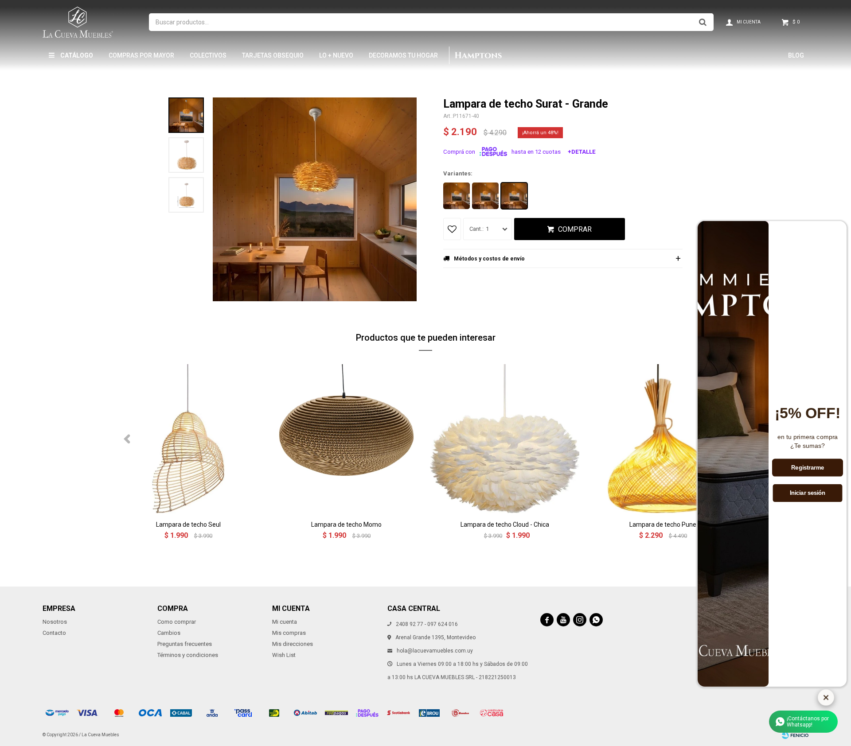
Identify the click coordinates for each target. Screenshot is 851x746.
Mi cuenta (284, 621)
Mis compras (289, 632)
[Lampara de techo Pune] (663, 438)
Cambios (168, 632)
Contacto (54, 632)
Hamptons (478, 55)
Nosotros (55, 621)
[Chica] (456, 196)
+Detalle (582, 151)
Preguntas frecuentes (184, 644)
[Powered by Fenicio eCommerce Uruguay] (795, 735)
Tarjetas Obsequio (273, 55)
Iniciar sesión (808, 493)
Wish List (284, 655)
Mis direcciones (292, 644)
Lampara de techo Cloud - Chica (505, 524)
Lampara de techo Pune (662, 524)
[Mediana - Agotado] (485, 196)
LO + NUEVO (336, 55)
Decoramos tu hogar (403, 55)
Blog (796, 55)
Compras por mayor (141, 55)
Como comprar (176, 621)
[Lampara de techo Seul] (188, 438)
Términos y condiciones (187, 655)
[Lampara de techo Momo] (346, 438)
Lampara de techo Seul (188, 524)
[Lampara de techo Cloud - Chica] (504, 438)
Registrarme (807, 468)
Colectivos (208, 55)
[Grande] (514, 196)
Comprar (575, 229)
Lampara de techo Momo (346, 524)
